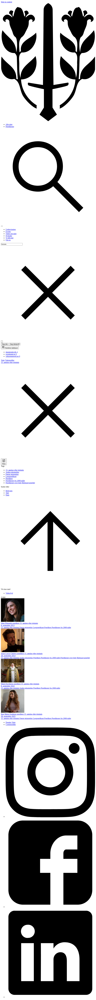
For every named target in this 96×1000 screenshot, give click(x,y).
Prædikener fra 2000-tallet (15, 481)
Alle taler (9, 124)
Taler (3, 360)
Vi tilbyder (9, 238)
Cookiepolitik (11, 725)
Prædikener (10, 127)
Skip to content (6, 2)
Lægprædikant (11, 476)
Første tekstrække (12, 474)
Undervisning (11, 229)
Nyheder (9, 236)
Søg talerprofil (14, 344)
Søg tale (5, 344)
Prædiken (9, 479)
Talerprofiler (9, 360)
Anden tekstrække (12, 472)
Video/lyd (9, 593)
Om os (8, 240)
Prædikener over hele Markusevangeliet (20, 483)
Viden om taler (11, 234)
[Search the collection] (48, 223)
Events (8, 232)
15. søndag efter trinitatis (15, 470)
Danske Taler (10, 722)
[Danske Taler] (48, 120)
